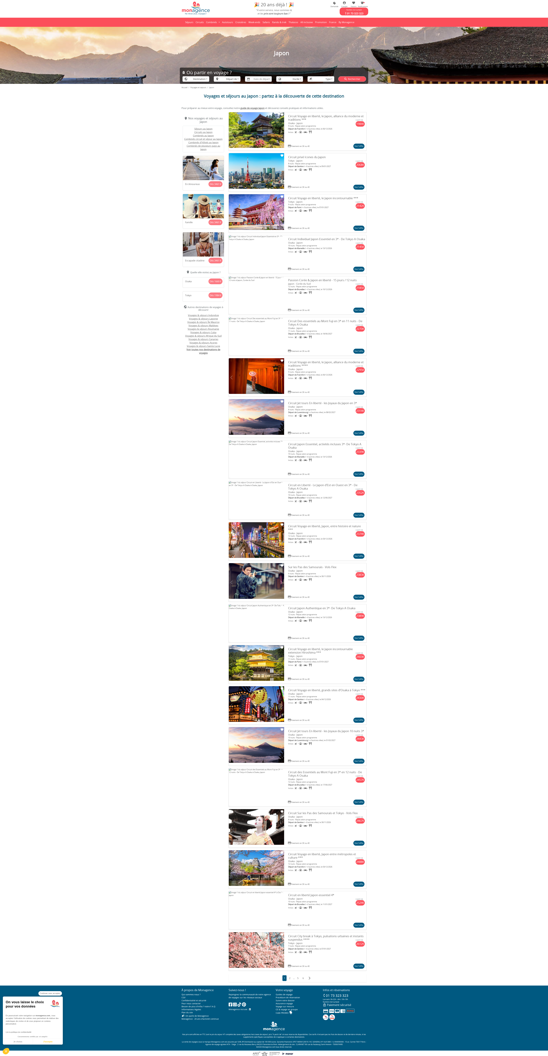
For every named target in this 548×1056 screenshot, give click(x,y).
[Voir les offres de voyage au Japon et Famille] (203, 206)
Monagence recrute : (239, 1009)
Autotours (227, 22)
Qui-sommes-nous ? (191, 994)
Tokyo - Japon (295, 160)
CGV (183, 997)
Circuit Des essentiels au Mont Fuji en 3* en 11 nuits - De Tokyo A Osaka (325, 322)
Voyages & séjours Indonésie (203, 315)
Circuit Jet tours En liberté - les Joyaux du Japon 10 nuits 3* (326, 731)
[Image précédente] (231, 131)
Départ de (231, 79)
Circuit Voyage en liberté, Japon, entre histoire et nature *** (324, 527)
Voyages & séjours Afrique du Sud (203, 335)
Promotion (321, 23)
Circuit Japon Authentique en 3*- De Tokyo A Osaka (321, 608)
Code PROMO (284, 1013)
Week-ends (254, 22)
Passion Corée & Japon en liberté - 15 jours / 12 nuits (322, 280)
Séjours (190, 23)
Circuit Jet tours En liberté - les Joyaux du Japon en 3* (322, 403)
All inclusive (307, 23)
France (333, 23)
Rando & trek (279, 23)
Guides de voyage (284, 994)
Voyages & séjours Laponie (203, 318)
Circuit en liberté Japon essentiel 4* (311, 895)
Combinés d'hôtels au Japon (203, 142)
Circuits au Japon (203, 132)
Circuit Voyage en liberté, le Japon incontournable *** (323, 198)
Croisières (240, 22)
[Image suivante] (281, 131)
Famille (189, 222)
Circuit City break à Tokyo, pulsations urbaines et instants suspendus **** (326, 937)
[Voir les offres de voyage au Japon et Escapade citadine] (203, 244)
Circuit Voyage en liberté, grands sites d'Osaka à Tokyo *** (326, 690)
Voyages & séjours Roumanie (203, 329)
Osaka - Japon (295, 123)
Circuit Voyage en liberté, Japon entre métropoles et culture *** (322, 855)
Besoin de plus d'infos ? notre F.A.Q (198, 1006)
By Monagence (347, 23)
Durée (296, 79)
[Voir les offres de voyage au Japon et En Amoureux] (203, 168)
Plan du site (187, 1012)
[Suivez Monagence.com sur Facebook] (230, 1004)
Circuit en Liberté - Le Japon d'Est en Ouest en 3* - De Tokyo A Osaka (322, 486)
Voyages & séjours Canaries (203, 339)
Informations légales (191, 1009)
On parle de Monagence (195, 1016)
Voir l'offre (358, 146)
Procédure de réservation (288, 997)
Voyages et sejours (198, 87)
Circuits (200, 22)
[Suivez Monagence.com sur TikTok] (239, 1004)
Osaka (188, 281)
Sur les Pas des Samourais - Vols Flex (312, 567)
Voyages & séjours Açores (203, 342)
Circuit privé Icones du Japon (307, 157)
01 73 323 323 (335, 995)
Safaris (266, 23)
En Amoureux (192, 184)
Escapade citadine (195, 260)
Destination (199, 79)
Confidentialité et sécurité (194, 1000)
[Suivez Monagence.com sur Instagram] (235, 1004)
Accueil (184, 87)
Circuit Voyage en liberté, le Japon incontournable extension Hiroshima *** (320, 650)
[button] (362, 4)
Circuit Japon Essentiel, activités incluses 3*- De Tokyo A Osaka (324, 445)
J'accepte (48, 1041)
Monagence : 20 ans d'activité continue (200, 1018)
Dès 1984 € (215, 295)
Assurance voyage (284, 1003)
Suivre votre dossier (285, 1000)
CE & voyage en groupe (287, 1009)
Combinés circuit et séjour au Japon (203, 139)
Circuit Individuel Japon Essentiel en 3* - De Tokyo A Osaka (326, 239)
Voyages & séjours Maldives (203, 325)
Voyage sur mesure (285, 1006)
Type (328, 79)
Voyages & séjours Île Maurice (203, 322)
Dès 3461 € (215, 184)
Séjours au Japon (203, 128)
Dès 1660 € (215, 281)
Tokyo (188, 295)
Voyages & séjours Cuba (203, 332)
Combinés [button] (211, 22)
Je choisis (17, 1041)
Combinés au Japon (203, 135)
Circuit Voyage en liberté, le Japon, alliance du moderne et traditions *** (326, 118)
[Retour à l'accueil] (196, 8)
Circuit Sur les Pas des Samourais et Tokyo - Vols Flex (323, 813)
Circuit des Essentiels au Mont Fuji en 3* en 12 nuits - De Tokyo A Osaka (325, 773)
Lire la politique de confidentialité (18, 1032)
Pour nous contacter (191, 1003)
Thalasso (293, 23)
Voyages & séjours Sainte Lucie (203, 346)
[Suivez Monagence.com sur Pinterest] (244, 1004)
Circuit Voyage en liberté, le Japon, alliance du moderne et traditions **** (326, 363)
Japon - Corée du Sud (299, 283)
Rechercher (352, 79)
